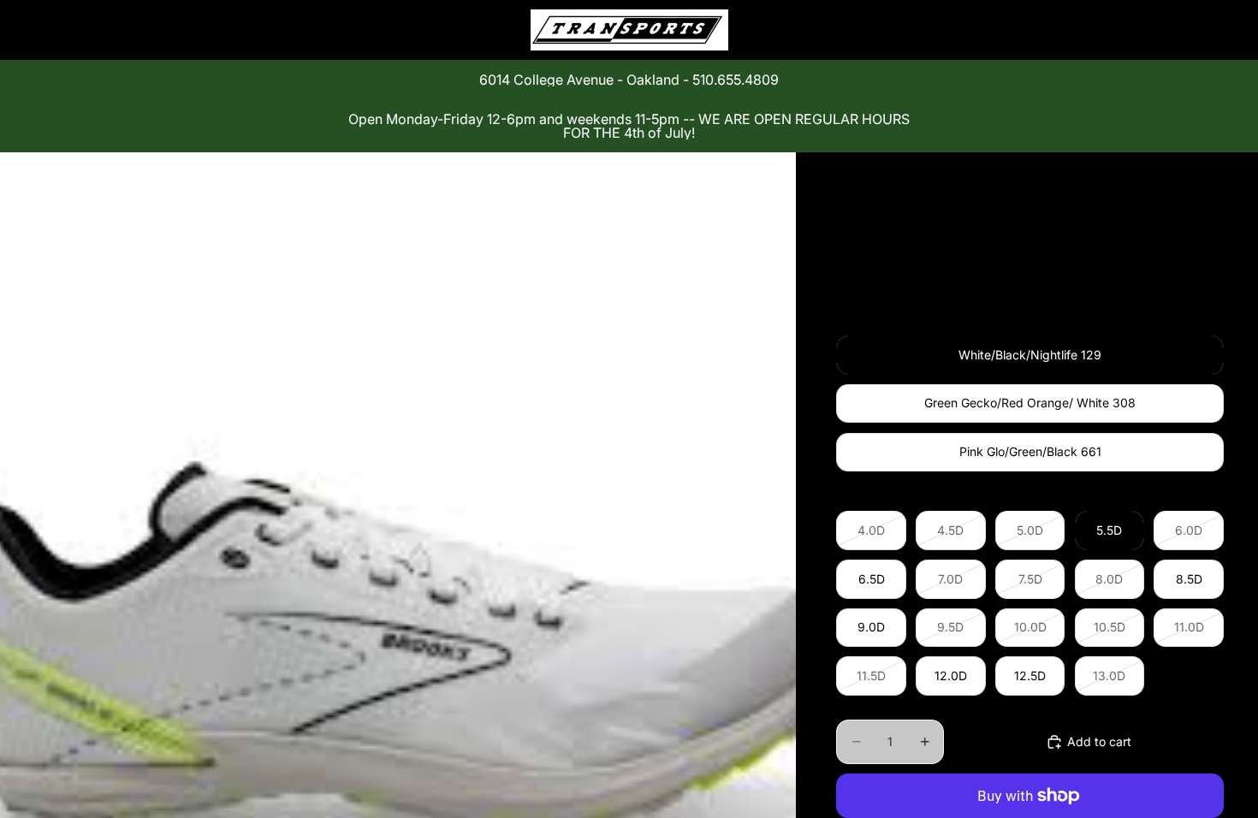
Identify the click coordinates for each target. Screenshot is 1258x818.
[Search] (1131, 30)
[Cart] (1205, 30)
